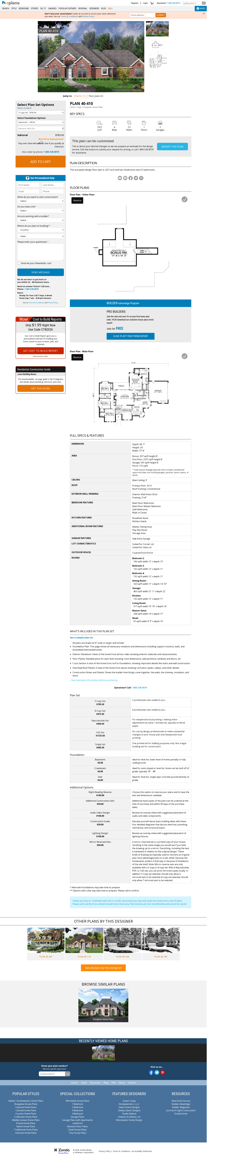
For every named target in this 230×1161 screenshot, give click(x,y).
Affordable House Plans (77, 1100)
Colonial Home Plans (26, 1110)
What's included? (24, 108)
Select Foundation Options (31, 118)
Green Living (129, 1100)
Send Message (40, 272)
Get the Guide (40, 388)
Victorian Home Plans (26, 1132)
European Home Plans (93, 107)
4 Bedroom (77, 1113)
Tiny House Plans (77, 1132)
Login (145, 3)
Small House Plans (77, 1129)
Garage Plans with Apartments (77, 1120)
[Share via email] (120, 178)
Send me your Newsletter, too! (36, 263)
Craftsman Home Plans (25, 1116)
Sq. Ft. (43, 8)
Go (203, 3)
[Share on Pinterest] (141, 178)
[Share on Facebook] (130, 178)
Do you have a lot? (26, 206)
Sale (110, 8)
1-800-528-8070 (173, 3)
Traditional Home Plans (26, 1129)
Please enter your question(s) (32, 241)
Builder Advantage (181, 1104)
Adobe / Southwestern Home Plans (25, 1100)
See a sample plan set (81, 637)
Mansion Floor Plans (77, 1126)
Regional (82, 8)
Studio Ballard (129, 1113)
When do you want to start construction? (37, 197)
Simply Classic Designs (129, 1110)
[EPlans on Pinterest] (162, 1072)
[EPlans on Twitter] (157, 1072)
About (122, 1082)
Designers (94, 8)
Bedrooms (24, 8)
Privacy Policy (88, 16)
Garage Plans (77, 1116)
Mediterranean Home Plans (26, 1120)
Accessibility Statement (142, 1151)
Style (14, 8)
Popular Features (67, 8)
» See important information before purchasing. (94, 680)
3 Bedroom (77, 1110)
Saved (202, 8)
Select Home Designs (129, 1107)
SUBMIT (161, 15)
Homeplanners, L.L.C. (129, 1104)
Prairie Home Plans (25, 1123)
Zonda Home (180, 1113)
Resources (95, 1082)
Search (5, 8)
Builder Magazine (181, 1107)
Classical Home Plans (25, 1107)
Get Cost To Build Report (40, 350)
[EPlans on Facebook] (151, 1072)
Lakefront (78, 1123)
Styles (84, 1082)
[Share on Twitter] (136, 178)
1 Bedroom (77, 1104)
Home (72, 107)
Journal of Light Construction (181, 1110)
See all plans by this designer (103, 968)
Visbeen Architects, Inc (129, 1116)
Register (134, 3)
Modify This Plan (172, 146)
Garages (52, 8)
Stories (34, 8)
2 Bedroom (77, 1107)
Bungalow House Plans (25, 1104)
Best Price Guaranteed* (51, 139)
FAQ (114, 1082)
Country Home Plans (26, 1113)
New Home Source (181, 1100)
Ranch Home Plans (26, 1126)
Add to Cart (40, 161)
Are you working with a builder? (33, 216)
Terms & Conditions (69, 16)
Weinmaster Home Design (129, 1120)
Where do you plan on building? (34, 225)
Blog (103, 8)
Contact (132, 1082)
